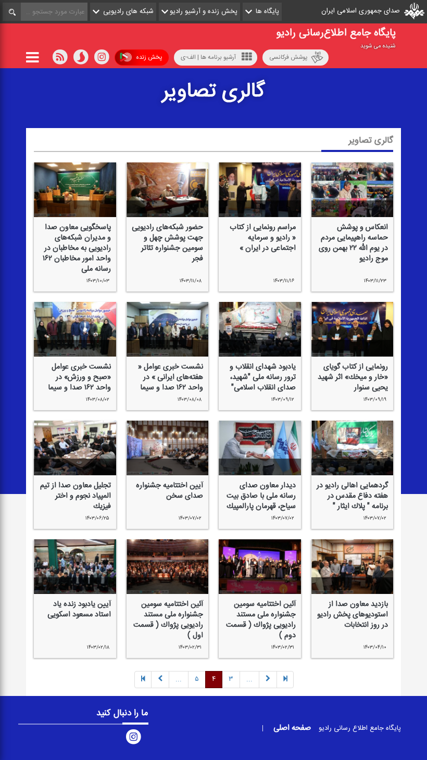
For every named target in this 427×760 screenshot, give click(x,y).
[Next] (160, 679)
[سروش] (81, 59)
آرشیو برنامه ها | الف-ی (208, 57)
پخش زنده (149, 57)
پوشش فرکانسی (288, 57)
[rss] (60, 59)
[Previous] (285, 679)
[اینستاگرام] (101, 59)
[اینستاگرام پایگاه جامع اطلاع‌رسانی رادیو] (133, 738)
